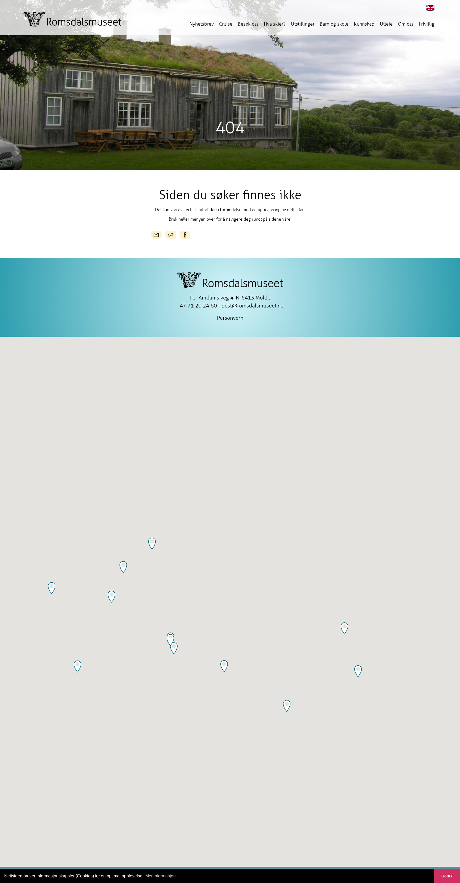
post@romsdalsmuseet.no (252, 305)
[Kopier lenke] (170, 235)
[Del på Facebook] (185, 235)
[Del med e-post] (156, 235)
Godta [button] (447, 876)
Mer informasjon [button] (160, 876)
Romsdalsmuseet (72, 19)
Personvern (230, 317)
